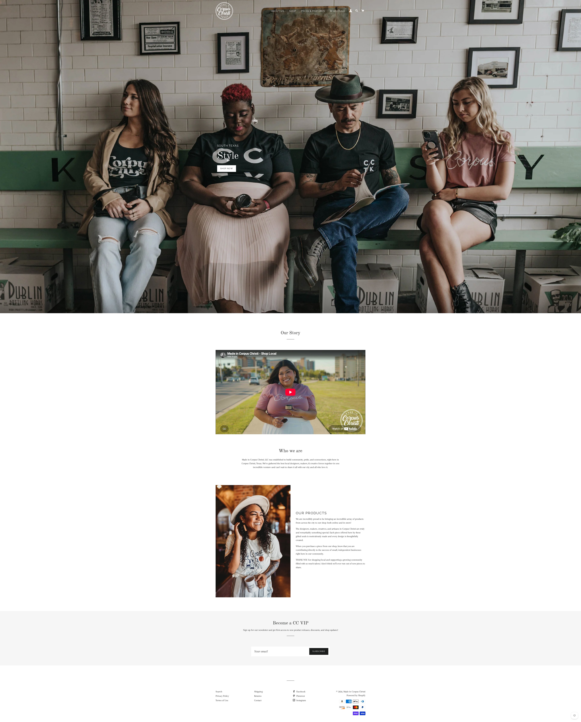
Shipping (258, 691)
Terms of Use (222, 700)
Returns (257, 696)
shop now (226, 168)
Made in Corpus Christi (354, 691)
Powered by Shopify (356, 695)
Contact (257, 700)
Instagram (301, 700)
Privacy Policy (222, 696)
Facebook (300, 691)
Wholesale (337, 11)
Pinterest (300, 696)
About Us (277, 11)
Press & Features (313, 11)
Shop (292, 11)
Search (219, 691)
